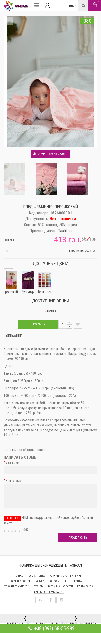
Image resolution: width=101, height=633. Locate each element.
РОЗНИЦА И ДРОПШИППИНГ (65, 575)
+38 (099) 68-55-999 (54, 628)
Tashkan (65, 230)
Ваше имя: (13, 462)
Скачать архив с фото (52, 154)
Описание (14, 336)
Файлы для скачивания (49, 592)
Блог (67, 581)
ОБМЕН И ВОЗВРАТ (21, 581)
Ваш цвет (44, 292)
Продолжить (78, 537)
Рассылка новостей (60, 586)
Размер (51, 311)
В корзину (38, 324)
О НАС (19, 575)
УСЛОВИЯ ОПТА (36, 575)
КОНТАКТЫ (80, 581)
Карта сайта (85, 586)
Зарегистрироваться (83, 250)
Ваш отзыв (13, 481)
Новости (54, 581)
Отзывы (38, 586)
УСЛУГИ (40, 581)
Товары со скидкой (16, 586)
